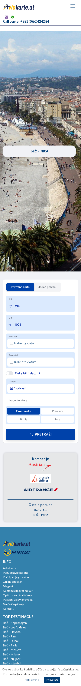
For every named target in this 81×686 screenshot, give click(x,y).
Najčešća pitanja (13, 604)
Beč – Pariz (40, 514)
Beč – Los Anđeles (14, 627)
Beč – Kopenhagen (15, 623)
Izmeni (12, 381)
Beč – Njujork (12, 659)
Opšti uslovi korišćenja (17, 595)
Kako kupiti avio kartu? (18, 590)
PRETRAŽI (43, 434)
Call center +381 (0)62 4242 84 (26, 21)
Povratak (14, 355)
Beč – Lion (40, 510)
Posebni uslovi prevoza (18, 599)
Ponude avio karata (15, 572)
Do (10, 317)
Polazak (13, 336)
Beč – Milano (11, 654)
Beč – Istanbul (12, 663)
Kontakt (8, 608)
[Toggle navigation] (72, 6)
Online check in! (13, 581)
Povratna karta (20, 286)
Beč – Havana (12, 632)
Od (10, 299)
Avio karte (9, 568)
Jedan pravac (47, 287)
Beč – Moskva (12, 650)
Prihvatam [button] (52, 679)
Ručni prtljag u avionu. (17, 577)
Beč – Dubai (10, 641)
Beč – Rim (9, 636)
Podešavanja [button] (32, 679)
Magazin (8, 586)
